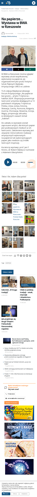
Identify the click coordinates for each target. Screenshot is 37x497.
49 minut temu (9, 352)
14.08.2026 (4, 332)
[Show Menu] (2, 3)
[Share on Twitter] (18, 69)
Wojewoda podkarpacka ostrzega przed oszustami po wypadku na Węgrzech (17, 356)
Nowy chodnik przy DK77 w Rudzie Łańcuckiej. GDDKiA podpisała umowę (18, 349)
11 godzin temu (9, 359)
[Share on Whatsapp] (30, 69)
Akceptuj (6, 494)
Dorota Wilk (9, 33)
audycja (8, 263)
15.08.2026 (23, 302)
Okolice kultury (12, 36)
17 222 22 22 (11, 394)
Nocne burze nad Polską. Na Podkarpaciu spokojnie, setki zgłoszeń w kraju (23, 341)
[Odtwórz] (8, 162)
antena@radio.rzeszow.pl (16, 398)
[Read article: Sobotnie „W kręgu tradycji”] (9, 282)
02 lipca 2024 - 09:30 (23, 33)
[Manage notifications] (3, 493)
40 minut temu (16, 345)
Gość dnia (6, 315)
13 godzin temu (9, 378)
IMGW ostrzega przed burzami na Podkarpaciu (18, 369)
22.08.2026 (4, 295)
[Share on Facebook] (7, 69)
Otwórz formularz (11, 403)
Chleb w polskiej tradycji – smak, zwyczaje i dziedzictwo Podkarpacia (26, 295)
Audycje (3, 36)
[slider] (30, 162)
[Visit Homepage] (8, 3)
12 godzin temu (9, 371)
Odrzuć (15, 494)
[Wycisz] (27, 162)
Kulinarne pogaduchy (25, 285)
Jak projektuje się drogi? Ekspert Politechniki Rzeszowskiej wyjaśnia (8, 324)
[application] (18, 162)
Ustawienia (24, 494)
